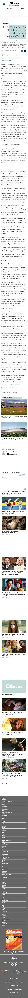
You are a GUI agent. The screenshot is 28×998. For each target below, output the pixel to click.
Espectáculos (4, 892)
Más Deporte (4, 848)
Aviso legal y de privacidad (14, 982)
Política (4, 826)
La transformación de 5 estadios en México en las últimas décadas (12, 439)
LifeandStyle (4, 823)
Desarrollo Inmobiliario (7, 801)
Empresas (4, 810)
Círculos (3, 896)
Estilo (3, 855)
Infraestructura (5, 803)
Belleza (3, 899)
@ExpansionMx (13, 454)
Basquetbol (4, 846)
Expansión (5, 809)
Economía (3, 813)
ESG (2, 820)
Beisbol (3, 843)
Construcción (10, 9)
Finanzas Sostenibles (6, 874)
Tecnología (4, 817)
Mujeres (3, 821)
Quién (3, 891)
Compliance (14, 985)
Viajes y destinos (5, 919)
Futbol (3, 841)
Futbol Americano (5, 845)
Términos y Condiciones (14, 989)
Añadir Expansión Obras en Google (10, 55)
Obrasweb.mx (16, 964)
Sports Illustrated (6, 840)
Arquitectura (4, 804)
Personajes (4, 920)
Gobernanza (4, 871)
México (3, 829)
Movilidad (4, 872)
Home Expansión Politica (7, 812)
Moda (3, 897)
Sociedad (3, 837)
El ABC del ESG (4, 877)
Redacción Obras (11, 452)
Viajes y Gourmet (5, 863)
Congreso (4, 831)
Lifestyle (3, 849)
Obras (3, 798)
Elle (3, 905)
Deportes (4, 858)
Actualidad (4, 883)
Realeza (3, 894)
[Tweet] (25, 51)
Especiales (4, 888)
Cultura (3, 902)
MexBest (4, 914)
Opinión (3, 835)
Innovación (4, 876)
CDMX (3, 832)
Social (3, 869)
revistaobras (12, 964)
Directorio (14, 993)
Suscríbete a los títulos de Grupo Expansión (14, 952)
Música (3, 862)
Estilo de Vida (4, 923)
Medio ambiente (5, 868)
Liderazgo (4, 885)
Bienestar (4, 922)
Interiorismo (4, 806)
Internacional (5, 815)
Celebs (3, 909)
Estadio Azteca (14, 392)
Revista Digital (5, 851)
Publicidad (14, 978)
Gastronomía (4, 916)
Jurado (3, 925)
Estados (3, 834)
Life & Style (5, 854)
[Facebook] (22, 51)
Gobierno (3, 827)
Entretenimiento (5, 857)
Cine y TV (3, 860)
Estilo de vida (4, 911)
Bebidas (3, 917)
